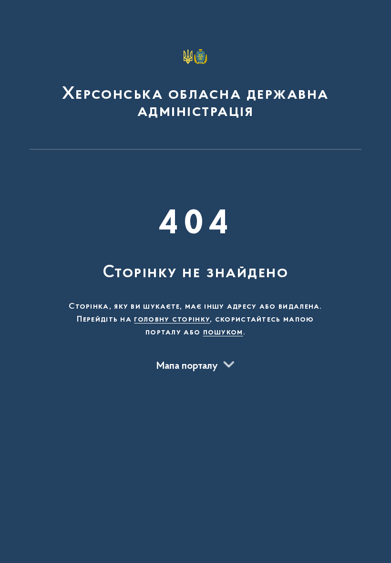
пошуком (223, 332)
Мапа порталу (187, 366)
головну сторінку (172, 319)
